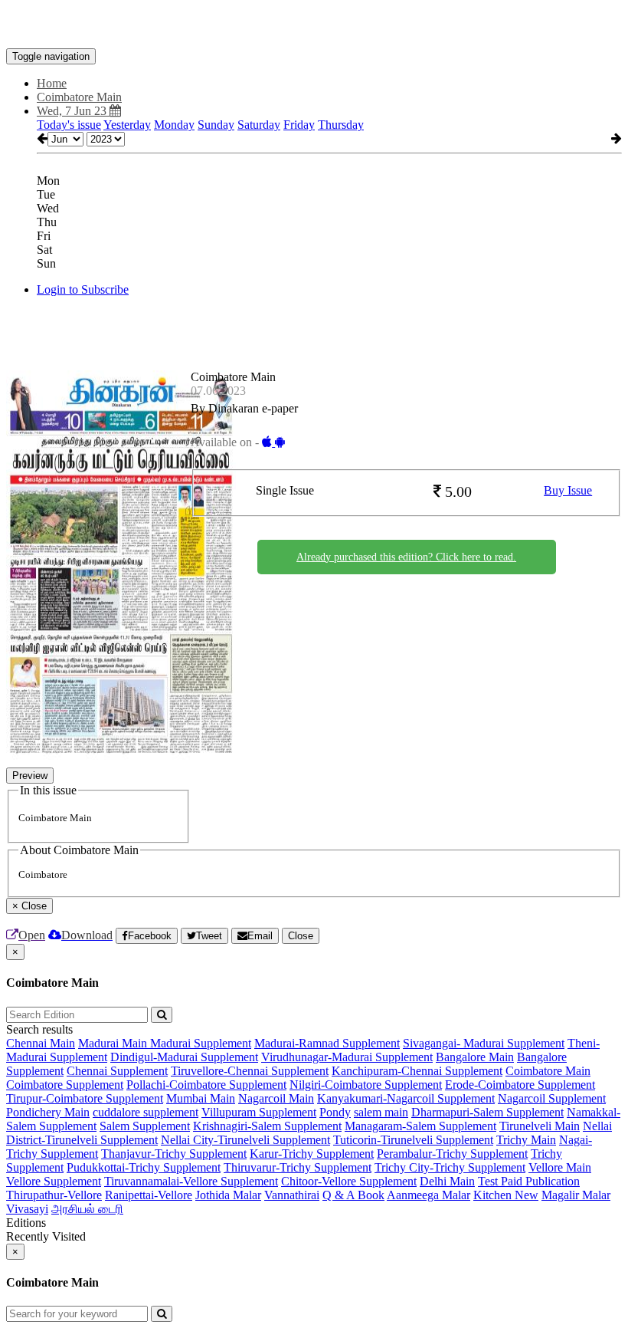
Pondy (335, 1112)
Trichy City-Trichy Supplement (450, 1167)
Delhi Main (447, 1181)
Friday (299, 124)
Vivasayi (27, 1208)
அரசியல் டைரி (87, 1208)
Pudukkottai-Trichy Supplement (144, 1167)
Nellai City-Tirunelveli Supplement (245, 1139)
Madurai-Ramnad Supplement (327, 1043)
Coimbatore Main (547, 1070)
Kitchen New (505, 1194)
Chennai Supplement (117, 1070)
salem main (381, 1112)
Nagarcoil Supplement (552, 1098)
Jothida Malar (228, 1194)
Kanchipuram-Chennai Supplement (417, 1070)
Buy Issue (568, 490)
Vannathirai (291, 1194)
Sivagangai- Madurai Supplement (483, 1043)
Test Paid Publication (529, 1181)
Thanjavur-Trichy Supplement (174, 1153)
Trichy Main (526, 1139)
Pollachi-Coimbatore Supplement (206, 1084)
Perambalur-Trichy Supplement (452, 1153)
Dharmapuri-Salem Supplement (487, 1112)
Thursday (341, 124)
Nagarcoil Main (276, 1098)
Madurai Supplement (200, 1043)
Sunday (216, 124)
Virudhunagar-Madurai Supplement (347, 1056)
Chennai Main (40, 1043)
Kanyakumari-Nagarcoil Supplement (406, 1098)
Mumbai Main (200, 1098)
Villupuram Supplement (258, 1112)
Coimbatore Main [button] (79, 97)
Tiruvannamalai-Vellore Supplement (191, 1181)
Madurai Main (114, 1043)
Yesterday (127, 124)
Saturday (258, 124)
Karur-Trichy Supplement (312, 1153)
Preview (29, 775)
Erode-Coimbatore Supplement (520, 1084)
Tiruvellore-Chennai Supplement (250, 1070)
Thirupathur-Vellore (54, 1194)
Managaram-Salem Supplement (420, 1125)
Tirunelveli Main (539, 1125)
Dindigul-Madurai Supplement (184, 1056)
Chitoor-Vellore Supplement (349, 1181)
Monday (174, 124)
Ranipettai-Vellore (148, 1194)
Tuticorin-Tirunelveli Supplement (413, 1139)
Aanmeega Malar (428, 1194)
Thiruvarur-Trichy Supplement (297, 1167)
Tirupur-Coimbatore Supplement (84, 1098)
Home (52, 83)
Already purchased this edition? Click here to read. (406, 557)
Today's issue (69, 124)
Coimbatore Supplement (64, 1084)
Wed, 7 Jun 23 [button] (73, 110)
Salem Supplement (145, 1125)
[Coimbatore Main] (314, 25)
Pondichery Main (48, 1112)
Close (300, 936)
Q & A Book (353, 1194)
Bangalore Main (475, 1056)
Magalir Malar (575, 1194)
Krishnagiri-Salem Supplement (267, 1125)
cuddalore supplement (145, 1112)
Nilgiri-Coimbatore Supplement (365, 1084)
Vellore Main (559, 1167)
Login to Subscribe (83, 289)
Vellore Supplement (53, 1181)
